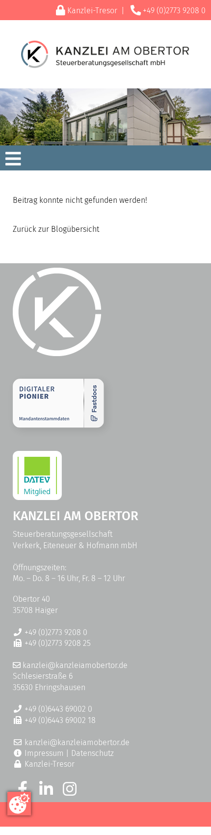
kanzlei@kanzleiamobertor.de (75, 665)
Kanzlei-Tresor (92, 10)
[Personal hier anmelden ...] (58, 425)
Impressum (44, 753)
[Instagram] (69, 792)
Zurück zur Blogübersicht (56, 229)
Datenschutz (92, 753)
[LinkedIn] (46, 792)
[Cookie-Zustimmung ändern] (19, 803)
